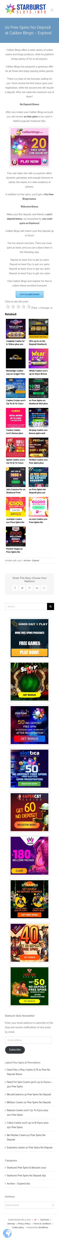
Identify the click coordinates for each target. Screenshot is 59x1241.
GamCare (44, 1220)
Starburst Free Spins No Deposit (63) (26, 1175)
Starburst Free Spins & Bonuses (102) (26, 1167)
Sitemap (11, 1224)
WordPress (43, 1227)
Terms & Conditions (42, 1224)
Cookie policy (18, 1227)
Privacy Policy (24, 1224)
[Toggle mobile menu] (52, 10)
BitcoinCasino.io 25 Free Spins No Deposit (29, 1094)
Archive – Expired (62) (18, 1183)
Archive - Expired (31, 560)
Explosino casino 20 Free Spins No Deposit (29, 1147)
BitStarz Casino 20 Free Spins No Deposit (29, 1102)
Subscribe (15, 1049)
